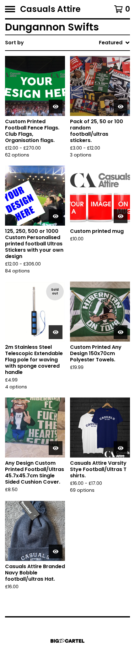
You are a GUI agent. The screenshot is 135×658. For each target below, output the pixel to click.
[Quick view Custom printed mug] (120, 216)
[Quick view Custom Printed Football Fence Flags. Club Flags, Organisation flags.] (55, 106)
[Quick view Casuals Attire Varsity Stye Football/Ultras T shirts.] (120, 448)
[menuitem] (67, 42)
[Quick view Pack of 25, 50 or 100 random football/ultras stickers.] (120, 106)
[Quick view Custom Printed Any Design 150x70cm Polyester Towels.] (120, 332)
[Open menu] (10, 9)
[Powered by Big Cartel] (67, 640)
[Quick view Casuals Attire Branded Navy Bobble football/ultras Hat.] (55, 551)
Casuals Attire (50, 9)
